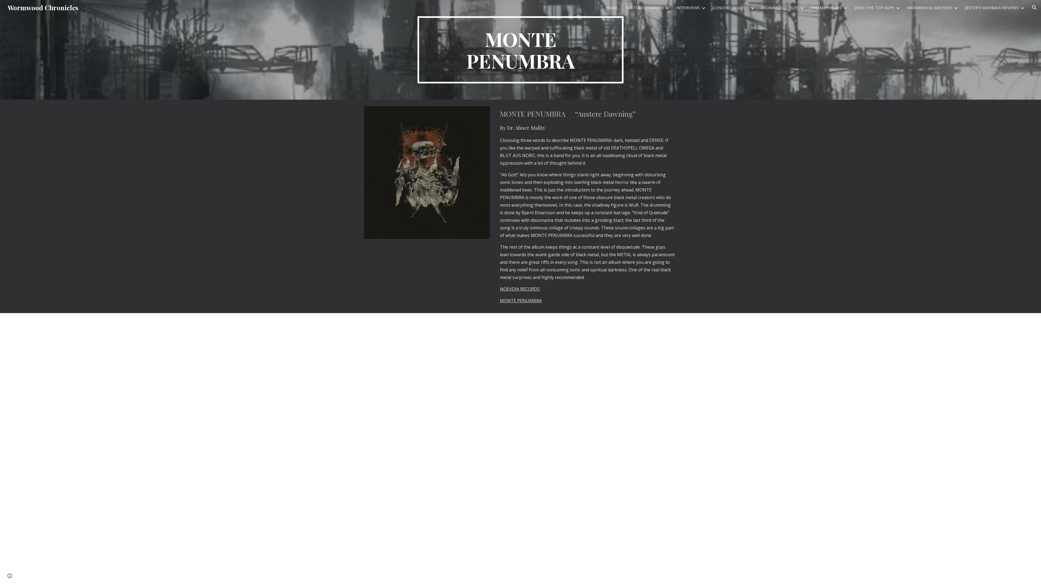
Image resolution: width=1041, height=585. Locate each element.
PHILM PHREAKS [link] (826, 7)
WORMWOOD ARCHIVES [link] (929, 7)
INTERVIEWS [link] (688, 7)
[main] (520, 49)
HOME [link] (612, 7)
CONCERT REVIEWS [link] (731, 7)
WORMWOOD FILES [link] (780, 7)
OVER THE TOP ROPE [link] (874, 7)
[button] (1034, 7)
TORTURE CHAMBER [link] (644, 7)
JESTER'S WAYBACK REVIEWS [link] (992, 7)
